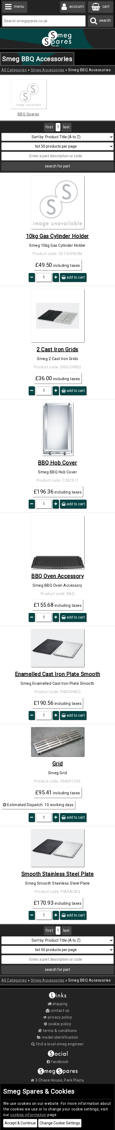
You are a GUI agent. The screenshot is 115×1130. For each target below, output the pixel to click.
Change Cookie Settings (60, 1123)
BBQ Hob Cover (57, 462)
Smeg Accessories (47, 70)
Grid (57, 763)
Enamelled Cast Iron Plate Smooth (57, 674)
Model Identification (59, 1037)
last (66, 127)
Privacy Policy (59, 1017)
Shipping (59, 1004)
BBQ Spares (28, 114)
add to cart (75, 277)
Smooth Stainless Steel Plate (57, 874)
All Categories (14, 70)
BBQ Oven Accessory (57, 576)
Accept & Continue (20, 1123)
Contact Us (59, 1010)
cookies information (28, 1115)
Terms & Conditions (59, 1030)
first (49, 127)
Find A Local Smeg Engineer (59, 1044)
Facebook (59, 1062)
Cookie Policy (59, 1024)
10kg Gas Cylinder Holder (57, 236)
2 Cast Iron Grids (57, 349)
